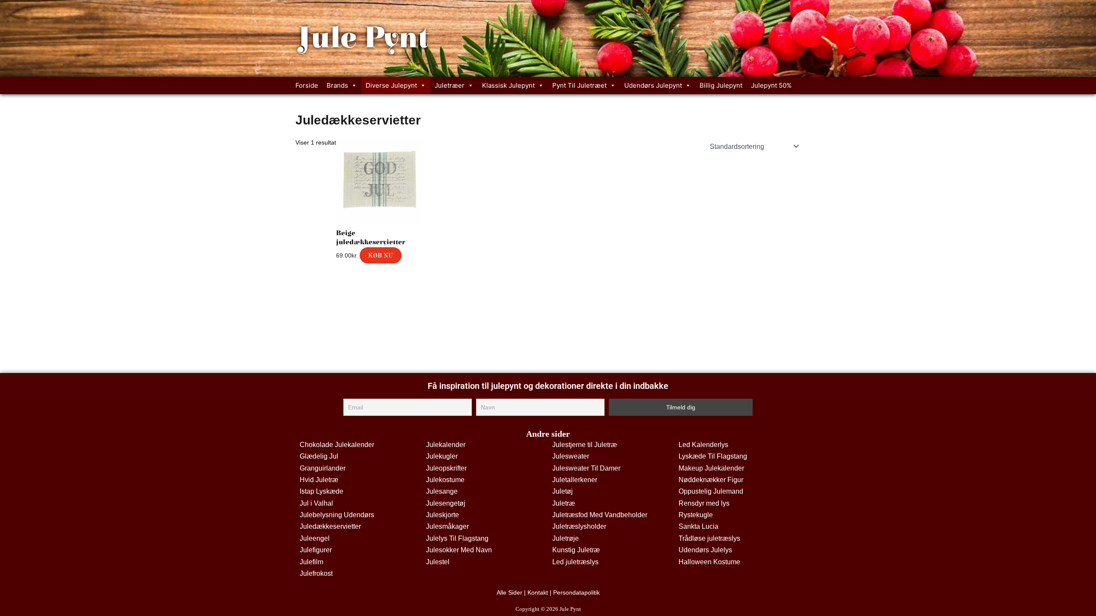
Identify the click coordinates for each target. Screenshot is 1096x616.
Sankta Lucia (698, 526)
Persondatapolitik (576, 592)
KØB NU (380, 255)
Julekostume (445, 479)
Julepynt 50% (771, 85)
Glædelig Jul (319, 456)
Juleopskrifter (446, 468)
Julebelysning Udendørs (337, 514)
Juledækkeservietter (330, 526)
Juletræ (563, 503)
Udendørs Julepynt (653, 85)
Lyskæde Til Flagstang (713, 456)
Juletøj (562, 491)
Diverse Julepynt (391, 85)
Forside (306, 85)
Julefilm (311, 562)
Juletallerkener (574, 479)
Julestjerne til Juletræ (584, 444)
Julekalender (445, 444)
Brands (337, 85)
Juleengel (315, 538)
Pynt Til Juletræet (579, 85)
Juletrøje (565, 538)
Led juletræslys (575, 562)
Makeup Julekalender (711, 468)
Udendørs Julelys (705, 550)
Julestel (438, 562)
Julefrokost (316, 573)
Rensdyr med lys (704, 503)
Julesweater (570, 456)
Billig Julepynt (721, 85)
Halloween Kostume (709, 562)
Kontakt (537, 592)
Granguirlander (322, 468)
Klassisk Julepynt (508, 85)
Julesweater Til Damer (586, 468)
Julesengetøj (445, 503)
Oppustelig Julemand (711, 491)
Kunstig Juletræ (576, 550)
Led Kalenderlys (703, 444)
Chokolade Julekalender (337, 444)
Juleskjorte (442, 514)
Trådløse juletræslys (709, 538)
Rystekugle (696, 514)
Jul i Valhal (316, 503)
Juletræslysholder (579, 526)
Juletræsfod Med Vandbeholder (599, 514)
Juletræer (450, 85)
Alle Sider (509, 592)
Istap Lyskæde (321, 491)
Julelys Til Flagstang (457, 538)
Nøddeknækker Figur (711, 479)
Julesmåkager (447, 526)
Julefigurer (316, 550)
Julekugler (442, 456)
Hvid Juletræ (319, 479)
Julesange (442, 491)
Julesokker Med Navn (459, 550)
